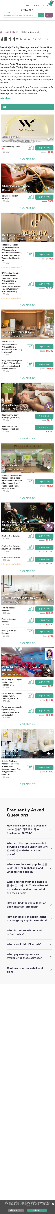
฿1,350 (49, 613)
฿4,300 (41, 564)
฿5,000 (43, 152)
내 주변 (48, 15)
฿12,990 (41, 288)
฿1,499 (44, 201)
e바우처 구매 (44, 148)
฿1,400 (49, 700)
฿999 (50, 201)
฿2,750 (41, 540)
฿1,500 (42, 613)
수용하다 (36, 1210)
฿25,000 (42, 259)
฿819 (49, 420)
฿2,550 (49, 540)
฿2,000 (42, 700)
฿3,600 (41, 715)
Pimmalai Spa (10, 405)
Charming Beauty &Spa (16, 186)
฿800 (45, 636)
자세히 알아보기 (16, 1210)
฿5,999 (49, 258)
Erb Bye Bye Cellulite (11, 536)
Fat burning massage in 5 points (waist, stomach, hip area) (12, 696)
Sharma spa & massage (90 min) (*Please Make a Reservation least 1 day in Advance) (12, 347)
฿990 (50, 152)
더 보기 (29, 1205)
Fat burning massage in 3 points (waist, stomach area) (12, 682)
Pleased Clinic (10, 465)
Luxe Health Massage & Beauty (20, 598)
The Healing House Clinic (17, 332)
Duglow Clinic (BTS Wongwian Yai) (22, 235)
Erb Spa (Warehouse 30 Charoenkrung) (15, 523)
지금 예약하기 (44, 416)
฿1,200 (42, 625)
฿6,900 (49, 288)
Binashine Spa (10, 751)
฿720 (50, 636)
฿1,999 (49, 368)
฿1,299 (49, 485)
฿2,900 (49, 715)
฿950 (50, 686)
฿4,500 (42, 486)
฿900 (43, 420)
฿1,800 (42, 351)
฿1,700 (49, 350)
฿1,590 (42, 772)
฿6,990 (42, 369)
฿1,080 (49, 624)
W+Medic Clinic (11, 137)
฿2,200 (49, 551)
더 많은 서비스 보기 (28, 159)
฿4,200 (49, 563)
